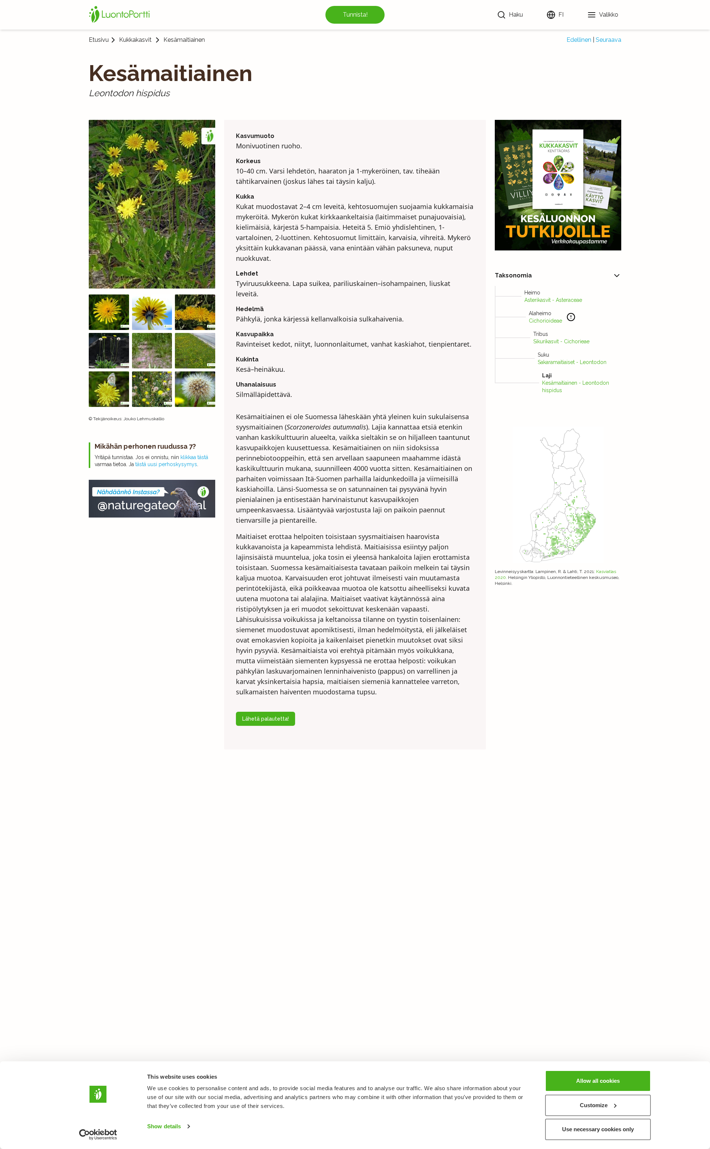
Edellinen (579, 39)
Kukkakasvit (135, 40)
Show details (164, 1126)
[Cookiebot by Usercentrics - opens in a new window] (98, 1134)
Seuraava (608, 39)
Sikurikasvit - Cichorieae (561, 341)
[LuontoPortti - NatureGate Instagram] (152, 499)
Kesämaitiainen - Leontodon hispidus (575, 386)
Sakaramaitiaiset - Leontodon (572, 362)
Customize (594, 1105)
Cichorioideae (545, 321)
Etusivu (99, 39)
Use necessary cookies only (598, 1129)
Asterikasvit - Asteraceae (553, 300)
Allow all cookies (598, 1081)
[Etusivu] (120, 15)
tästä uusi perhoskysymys (166, 464)
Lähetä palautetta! (265, 719)
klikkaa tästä (194, 457)
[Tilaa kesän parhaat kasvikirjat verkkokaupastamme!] (558, 185)
